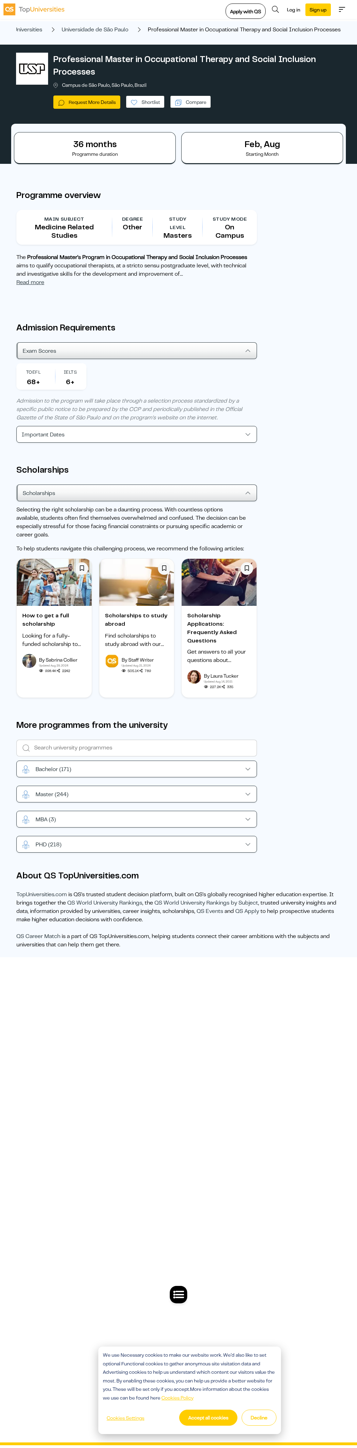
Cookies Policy (177, 1398)
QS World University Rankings (104, 902)
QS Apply (247, 911)
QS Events (210, 911)
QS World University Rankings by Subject (206, 902)
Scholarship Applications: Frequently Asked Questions (212, 628)
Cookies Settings (125, 1418)
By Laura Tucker (221, 676)
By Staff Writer (138, 660)
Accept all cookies (208, 1418)
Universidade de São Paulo (95, 29)
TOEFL (33, 372)
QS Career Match (38, 936)
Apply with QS (245, 11)
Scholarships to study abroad (136, 619)
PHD (48, 844)
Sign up (318, 10)
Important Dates (43, 434)
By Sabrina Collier (58, 660)
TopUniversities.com (41, 894)
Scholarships (39, 493)
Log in (293, 10)
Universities (28, 29)
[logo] (33, 9)
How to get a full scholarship (45, 619)
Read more (30, 282)
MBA (46, 819)
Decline (259, 1418)
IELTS (70, 372)
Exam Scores (39, 351)
